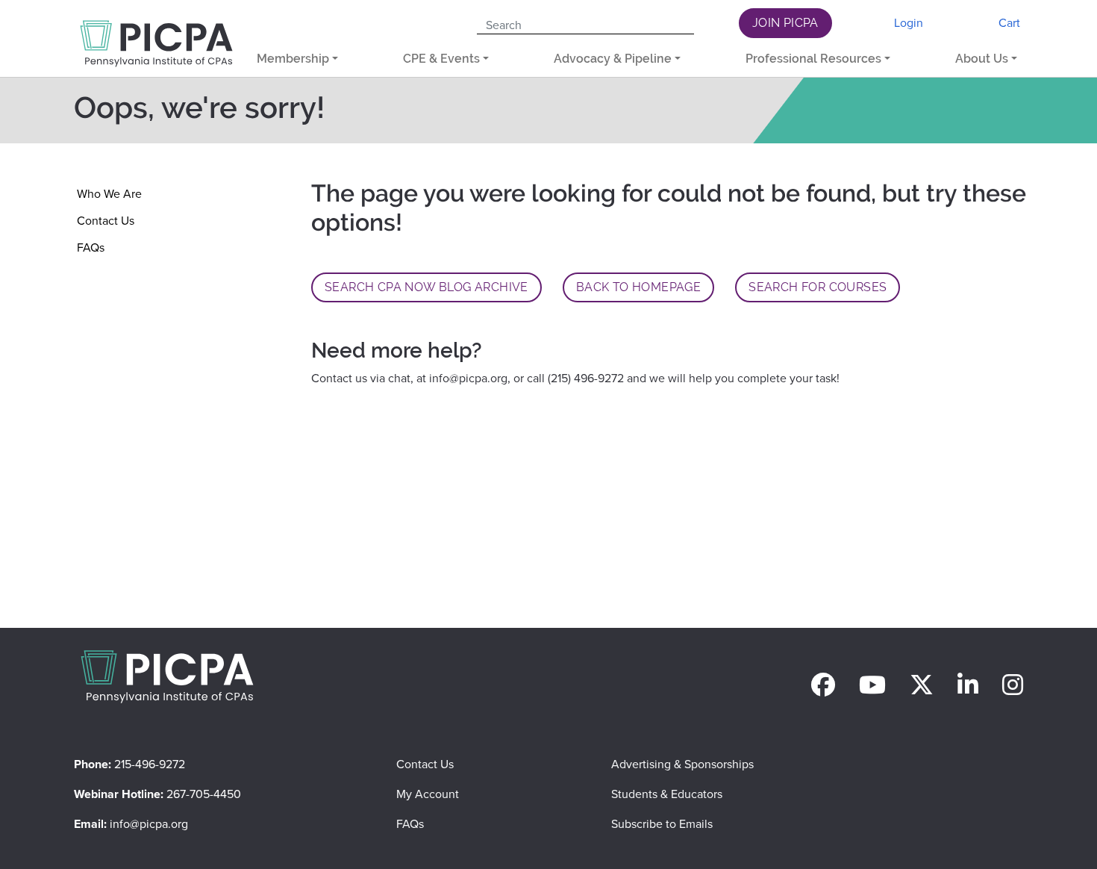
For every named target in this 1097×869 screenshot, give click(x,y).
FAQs (90, 247)
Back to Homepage (638, 287)
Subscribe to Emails (662, 823)
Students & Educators (666, 794)
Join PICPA (785, 23)
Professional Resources (813, 59)
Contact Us (105, 220)
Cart (1009, 22)
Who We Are (109, 193)
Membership (293, 59)
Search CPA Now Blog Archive (426, 287)
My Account (427, 794)
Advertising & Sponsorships (682, 764)
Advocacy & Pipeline (613, 59)
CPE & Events (441, 59)
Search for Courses (817, 287)
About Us (981, 59)
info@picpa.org (468, 378)
